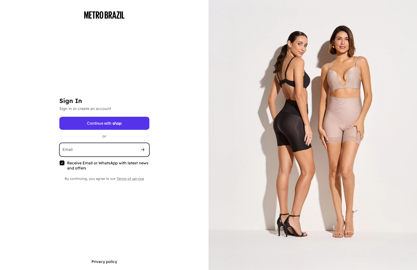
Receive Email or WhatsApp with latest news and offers (107, 166)
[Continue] (142, 150)
